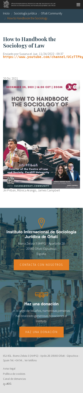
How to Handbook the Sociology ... (28, 18)
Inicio (6, 13)
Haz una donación (41, 332)
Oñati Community (51, 13)
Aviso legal (9, 368)
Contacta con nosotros (41, 265)
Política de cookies (14, 374)
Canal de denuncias (14, 379)
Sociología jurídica (25, 13)
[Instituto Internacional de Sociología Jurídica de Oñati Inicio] (28, 3)
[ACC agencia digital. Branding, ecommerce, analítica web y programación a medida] (7, 384)
